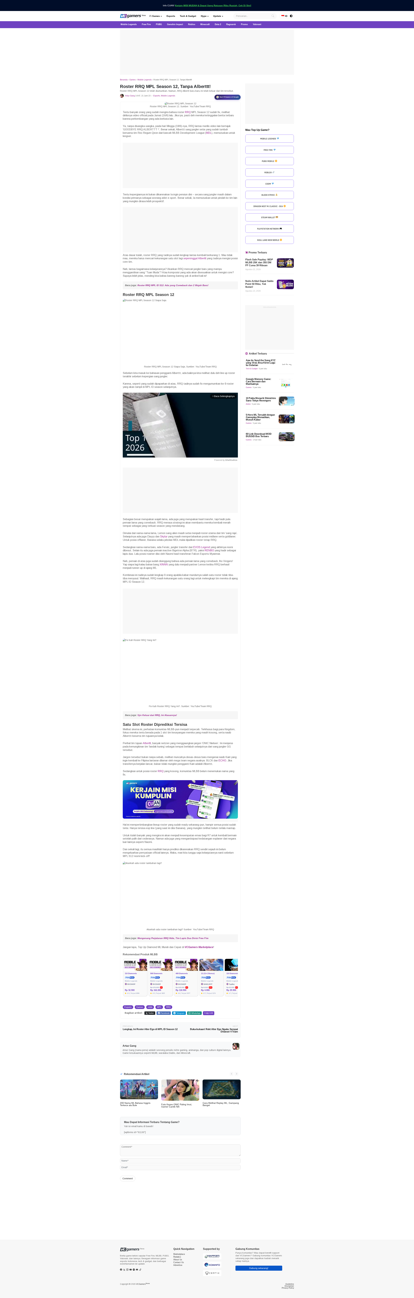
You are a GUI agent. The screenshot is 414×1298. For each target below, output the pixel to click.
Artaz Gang (130, 96)
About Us (177, 1259)
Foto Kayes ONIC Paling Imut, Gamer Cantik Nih (176, 1105)
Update (217, 16)
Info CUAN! (207, 5)
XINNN (164, 564)
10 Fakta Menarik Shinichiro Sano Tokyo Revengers (261, 399)
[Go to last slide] (231, 1074)
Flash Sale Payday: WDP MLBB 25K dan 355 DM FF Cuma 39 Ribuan (259, 262)
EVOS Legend (201, 547)
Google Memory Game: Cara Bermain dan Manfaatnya (258, 381)
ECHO (222, 760)
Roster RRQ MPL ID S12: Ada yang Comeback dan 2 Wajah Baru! (172, 285)
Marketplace (179, 1254)
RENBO (209, 550)
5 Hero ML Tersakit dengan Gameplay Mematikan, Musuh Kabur (260, 417)
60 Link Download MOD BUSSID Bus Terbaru (259, 435)
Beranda (124, 80)
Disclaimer (289, 1286)
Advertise (177, 1265)
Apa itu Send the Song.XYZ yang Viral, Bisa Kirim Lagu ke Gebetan (260, 362)
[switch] (291, 16)
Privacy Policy (288, 1288)
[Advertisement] (207, 52)
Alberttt (147, 743)
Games (156, 16)
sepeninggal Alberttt (194, 258)
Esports (171, 16)
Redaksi (177, 1257)
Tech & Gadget (188, 16)
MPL (159, 1007)
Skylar (163, 536)
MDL (209, 132)
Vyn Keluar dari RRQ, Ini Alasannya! (157, 715)
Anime (248, 404)
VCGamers (143, 1284)
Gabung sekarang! (258, 1268)
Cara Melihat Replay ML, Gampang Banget (221, 1104)
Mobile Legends (144, 80)
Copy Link (208, 1013)
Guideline (289, 1284)
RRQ (188, 112)
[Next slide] (236, 1074)
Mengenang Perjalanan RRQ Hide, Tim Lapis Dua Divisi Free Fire (172, 938)
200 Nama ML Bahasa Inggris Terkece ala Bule (135, 1104)
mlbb (150, 1007)
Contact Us (178, 1262)
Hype (204, 16)
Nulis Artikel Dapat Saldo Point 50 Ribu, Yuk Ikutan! (259, 284)
